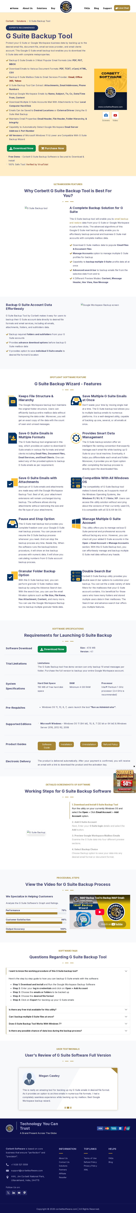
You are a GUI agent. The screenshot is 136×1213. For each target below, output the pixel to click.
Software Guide (46, 746)
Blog (96, 8)
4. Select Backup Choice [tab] (97, 853)
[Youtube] (19, 1189)
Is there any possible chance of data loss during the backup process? (45, 1030)
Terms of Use (90, 1154)
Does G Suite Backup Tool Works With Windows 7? (35, 1023)
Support (107, 8)
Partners (63, 1166)
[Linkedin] (13, 1189)
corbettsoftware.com (67, 1205)
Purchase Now (54, 148)
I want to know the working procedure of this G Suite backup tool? (43, 971)
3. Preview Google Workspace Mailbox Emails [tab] (98, 839)
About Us (28, 8)
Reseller (63, 1174)
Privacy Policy (90, 1162)
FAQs (87, 8)
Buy (53, 8)
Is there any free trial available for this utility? (32, 1009)
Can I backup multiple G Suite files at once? (31, 1016)
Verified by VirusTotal (37, 164)
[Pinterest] (24, 1189)
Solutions (42, 8)
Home (15, 8)
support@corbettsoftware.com (27, 1166)
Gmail (71, 77)
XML (86, 1166)
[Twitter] (8, 1189)
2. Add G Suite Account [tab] (98, 826)
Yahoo (17, 80)
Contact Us (64, 1158)
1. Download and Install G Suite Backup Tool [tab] (97, 810)
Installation (66, 744)
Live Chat (123, 8)
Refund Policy (110, 744)
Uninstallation (89, 744)
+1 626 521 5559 (19, 1161)
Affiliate (62, 1170)
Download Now (23, 148)
